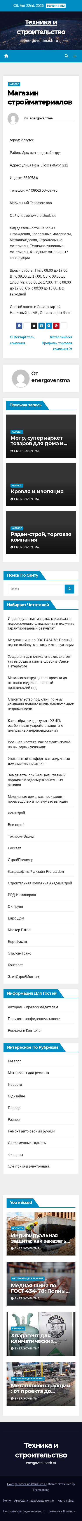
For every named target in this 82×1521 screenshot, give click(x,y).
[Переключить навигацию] (75, 56)
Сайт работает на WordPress (26, 1484)
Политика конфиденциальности (34, 1019)
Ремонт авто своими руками (31, 1131)
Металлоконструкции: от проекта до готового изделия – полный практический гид (37, 682)
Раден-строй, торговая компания (41, 537)
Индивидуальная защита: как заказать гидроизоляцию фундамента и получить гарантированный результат (41, 623)
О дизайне (16, 1096)
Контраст (15, 965)
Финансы (15, 1155)
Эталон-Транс (19, 953)
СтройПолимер (20, 860)
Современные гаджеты (27, 1143)
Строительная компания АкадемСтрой (40, 883)
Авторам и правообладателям (33, 1007)
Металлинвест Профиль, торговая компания (57, 343)
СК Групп (15, 906)
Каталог (14, 84)
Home (7, 1500)
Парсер (14, 1108)
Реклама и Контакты (25, 1030)
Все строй (16, 825)
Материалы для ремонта (28, 1073)
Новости (15, 1084)
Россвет (14, 848)
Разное (14, 1119)
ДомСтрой (16, 813)
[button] (66, 56)
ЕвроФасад (17, 942)
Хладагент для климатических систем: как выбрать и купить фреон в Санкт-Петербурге (39, 661)
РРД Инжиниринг (22, 895)
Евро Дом (16, 918)
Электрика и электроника (29, 1166)
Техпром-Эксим (21, 836)
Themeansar (40, 1489)
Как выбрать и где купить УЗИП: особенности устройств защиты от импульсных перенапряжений (36, 725)
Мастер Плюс (19, 930)
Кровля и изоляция (37, 491)
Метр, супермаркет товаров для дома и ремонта (36, 443)
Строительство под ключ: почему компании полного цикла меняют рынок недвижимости (41, 704)
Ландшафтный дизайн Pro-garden (36, 871)
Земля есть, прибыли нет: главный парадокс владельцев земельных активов (36, 780)
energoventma (41, 118)
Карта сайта (65, 1500)
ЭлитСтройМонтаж (23, 977)
